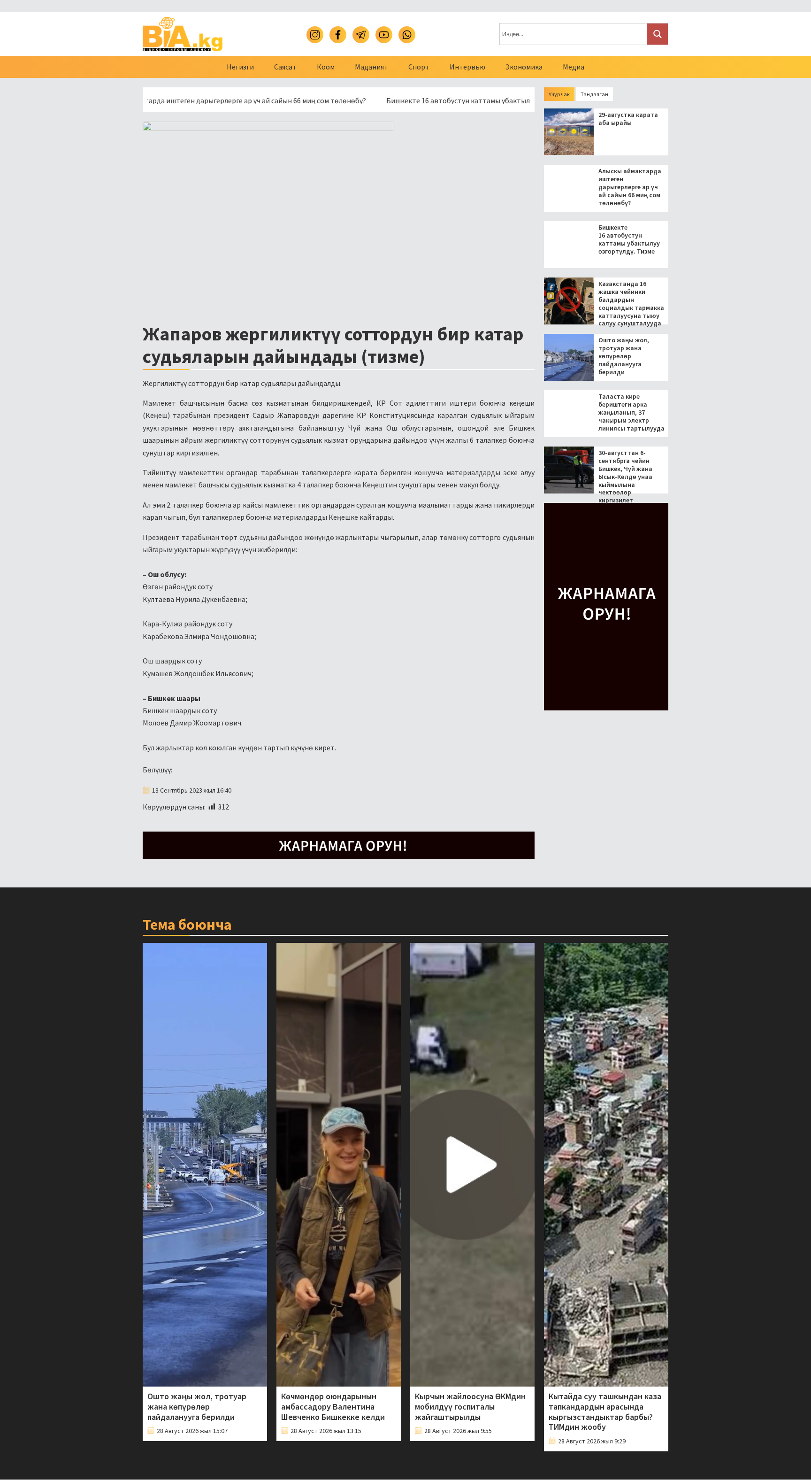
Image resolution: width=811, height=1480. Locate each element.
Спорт (418, 66)
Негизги (240, 66)
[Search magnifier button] (657, 34)
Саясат (285, 66)
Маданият (371, 66)
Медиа (573, 66)
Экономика (524, 66)
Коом (326, 66)
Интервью (467, 66)
